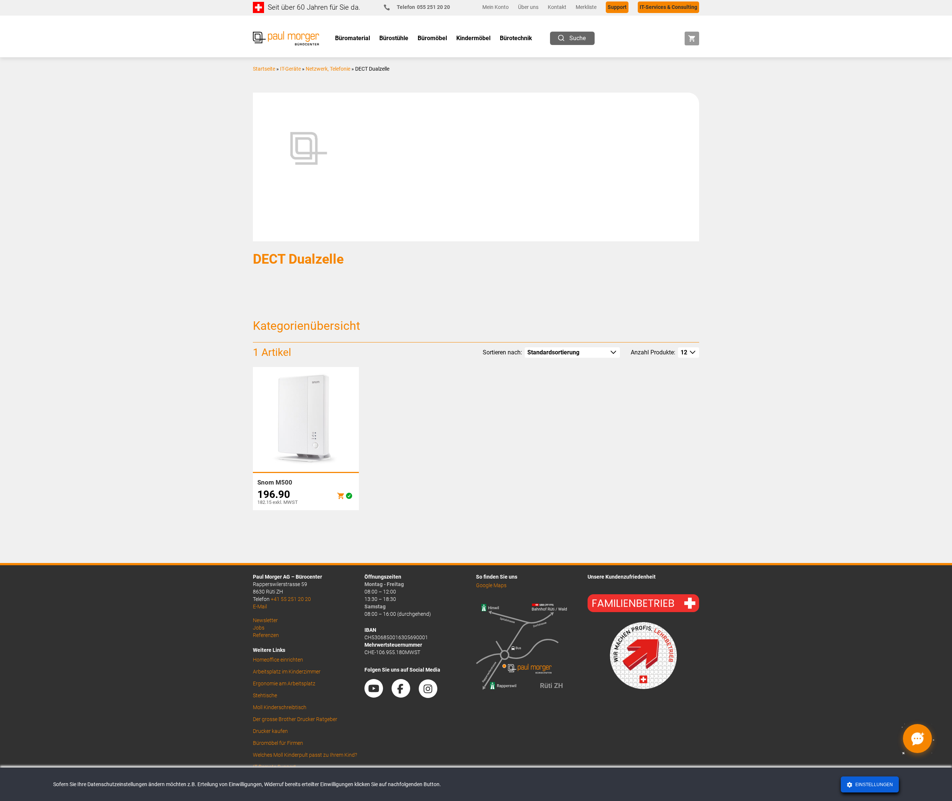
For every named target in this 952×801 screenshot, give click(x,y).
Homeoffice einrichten (278, 660)
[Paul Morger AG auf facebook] (405, 695)
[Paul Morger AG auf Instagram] (432, 695)
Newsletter (265, 620)
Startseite (264, 69)
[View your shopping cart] (692, 38)
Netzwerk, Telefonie (328, 69)
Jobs (258, 628)
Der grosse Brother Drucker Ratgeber (295, 719)
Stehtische (265, 695)
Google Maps (491, 585)
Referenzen (266, 635)
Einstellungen (873, 784)
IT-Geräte (290, 69)
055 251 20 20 (423, 7)
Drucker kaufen (270, 731)
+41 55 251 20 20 (291, 599)
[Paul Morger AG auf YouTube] (377, 695)
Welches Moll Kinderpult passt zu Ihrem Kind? (305, 755)
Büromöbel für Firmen (278, 743)
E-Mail (260, 606)
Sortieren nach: (502, 352)
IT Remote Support (274, 767)
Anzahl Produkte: (653, 352)
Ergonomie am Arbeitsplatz (284, 683)
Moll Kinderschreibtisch (279, 707)
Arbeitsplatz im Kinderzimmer (287, 672)
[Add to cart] (340, 496)
